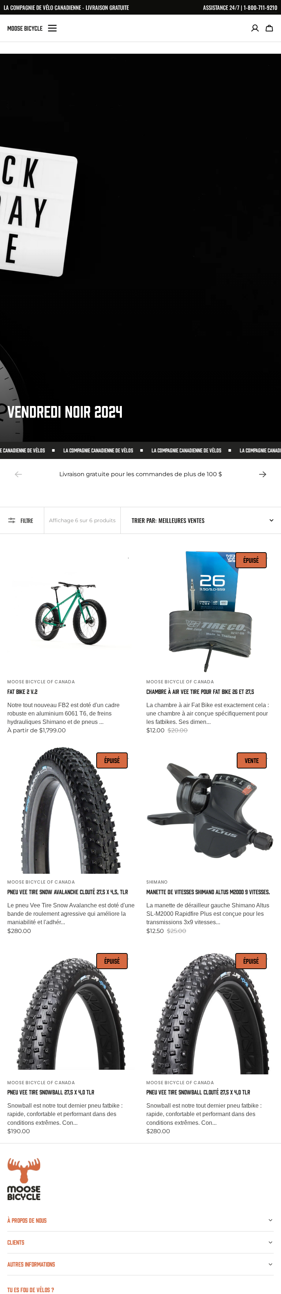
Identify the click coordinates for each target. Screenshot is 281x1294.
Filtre (26, 520)
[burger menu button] (52, 28)
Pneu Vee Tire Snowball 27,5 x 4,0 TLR (50, 1092)
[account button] (255, 28)
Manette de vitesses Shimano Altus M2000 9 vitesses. (208, 891)
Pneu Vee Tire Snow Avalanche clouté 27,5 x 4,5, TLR (67, 891)
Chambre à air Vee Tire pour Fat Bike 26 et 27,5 (200, 691)
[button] (269, 28)
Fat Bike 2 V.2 (22, 691)
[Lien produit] (71, 640)
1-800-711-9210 (260, 7)
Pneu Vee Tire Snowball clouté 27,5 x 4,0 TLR (198, 1092)
